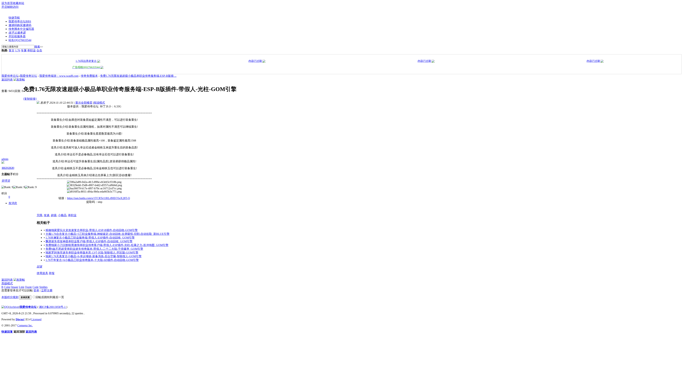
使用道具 (42, 273)
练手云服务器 (17, 32)
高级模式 (7, 283)
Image (14, 287)
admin (4, 159)
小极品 (62, 215)
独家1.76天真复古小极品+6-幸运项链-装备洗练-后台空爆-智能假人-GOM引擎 (94, 256)
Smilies (43, 287)
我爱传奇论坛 (20, 21)
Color (7, 287)
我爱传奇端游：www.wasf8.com (58, 75)
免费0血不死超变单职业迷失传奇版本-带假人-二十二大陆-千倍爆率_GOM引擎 (94, 248)
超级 (54, 215)
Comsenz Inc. (25, 325)
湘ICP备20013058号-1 (52, 306)
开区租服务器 (17, 36)
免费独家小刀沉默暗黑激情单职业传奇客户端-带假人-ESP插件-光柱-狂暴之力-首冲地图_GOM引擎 (107, 245)
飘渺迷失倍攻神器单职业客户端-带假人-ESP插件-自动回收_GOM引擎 (89, 241)
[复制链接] (29, 98)
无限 (39, 215)
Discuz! (20, 319)
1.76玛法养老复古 (86, 61)
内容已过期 (255, 61)
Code (36, 287)
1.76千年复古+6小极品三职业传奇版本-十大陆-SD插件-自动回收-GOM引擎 (92, 260)
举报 (51, 273)
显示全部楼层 (83, 102)
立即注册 (46, 290)
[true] (41, 46)
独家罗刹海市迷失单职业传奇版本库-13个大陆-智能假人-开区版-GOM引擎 (92, 252)
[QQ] (5, 306)
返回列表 (7, 79)
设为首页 (7, 3)
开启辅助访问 (9, 6)
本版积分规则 (9, 297)
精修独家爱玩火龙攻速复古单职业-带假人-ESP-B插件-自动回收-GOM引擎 (92, 230)
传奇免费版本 (89, 75)
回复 (39, 266)
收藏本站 (18, 3)
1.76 (17, 50)
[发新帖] (19, 79)
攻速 (46, 215)
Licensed (36, 319)
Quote (28, 287)
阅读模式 (99, 102)
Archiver (14, 306)
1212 (10, 167)
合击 (39, 50)
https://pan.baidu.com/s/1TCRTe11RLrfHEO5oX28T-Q (98, 198)
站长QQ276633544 (20, 40)
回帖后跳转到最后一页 (50, 297)
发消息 (13, 203)
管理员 (5, 180)
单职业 (31, 50)
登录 (36, 290)
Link (21, 287)
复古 (11, 50)
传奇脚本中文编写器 (21, 28)
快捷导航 (14, 17)
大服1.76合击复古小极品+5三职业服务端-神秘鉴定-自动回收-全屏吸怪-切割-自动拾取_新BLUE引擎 (108, 233)
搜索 (37, 46)
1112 (4, 167)
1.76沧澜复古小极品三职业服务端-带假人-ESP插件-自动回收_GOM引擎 (90, 237)
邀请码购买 (20, 25)
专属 (24, 50)
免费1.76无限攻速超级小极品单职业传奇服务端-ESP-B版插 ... (138, 75)
